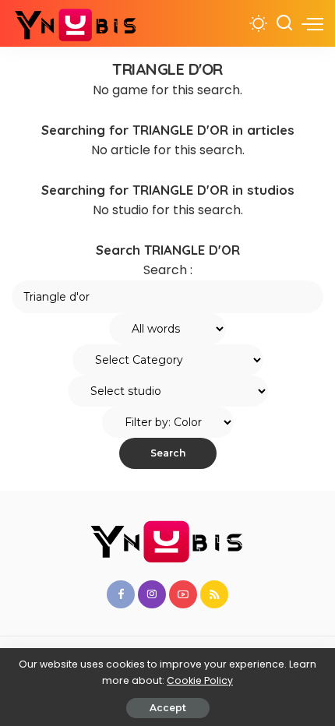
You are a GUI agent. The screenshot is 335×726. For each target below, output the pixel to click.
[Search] (284, 23)
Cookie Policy (200, 680)
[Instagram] (152, 594)
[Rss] (214, 594)
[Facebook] (121, 594)
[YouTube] (183, 594)
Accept (168, 708)
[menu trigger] (312, 23)
